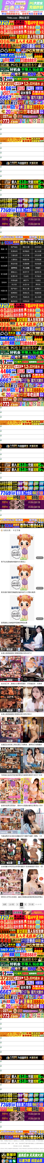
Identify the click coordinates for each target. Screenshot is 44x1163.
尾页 (21, 907)
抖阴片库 (4, 291)
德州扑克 (38, 272)
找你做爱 (38, 264)
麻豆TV (26, 280)
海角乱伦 (26, 293)
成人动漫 (38, 251)
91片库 (14, 284)
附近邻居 (14, 264)
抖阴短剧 (26, 301)
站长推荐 (4, 266)
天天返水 (38, 276)
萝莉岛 (38, 284)
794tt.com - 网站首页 (18, 17)
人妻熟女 (14, 259)
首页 (4, 904)
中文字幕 (26, 255)
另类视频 (38, 259)
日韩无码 (38, 301)
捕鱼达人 (14, 272)
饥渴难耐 (26, 264)
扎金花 (26, 276)
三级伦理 (14, 255)
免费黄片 (38, 289)
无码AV (4, 282)
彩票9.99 (14, 276)
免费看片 (4, 299)
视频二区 (4, 257)
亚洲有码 (14, 251)
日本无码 (38, 247)
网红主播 (26, 247)
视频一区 (4, 249)
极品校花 (14, 301)
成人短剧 (38, 297)
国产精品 (14, 247)
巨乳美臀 (38, 255)
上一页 (11, 904)
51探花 (38, 280)
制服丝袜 (26, 259)
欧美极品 (26, 251)
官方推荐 (4, 274)
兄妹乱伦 (26, 297)
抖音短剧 (14, 280)
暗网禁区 (14, 293)
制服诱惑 (38, 293)
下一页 (31, 904)
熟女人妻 (26, 289)
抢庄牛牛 (26, 272)
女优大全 (26, 284)
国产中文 (14, 297)
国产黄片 (14, 289)
